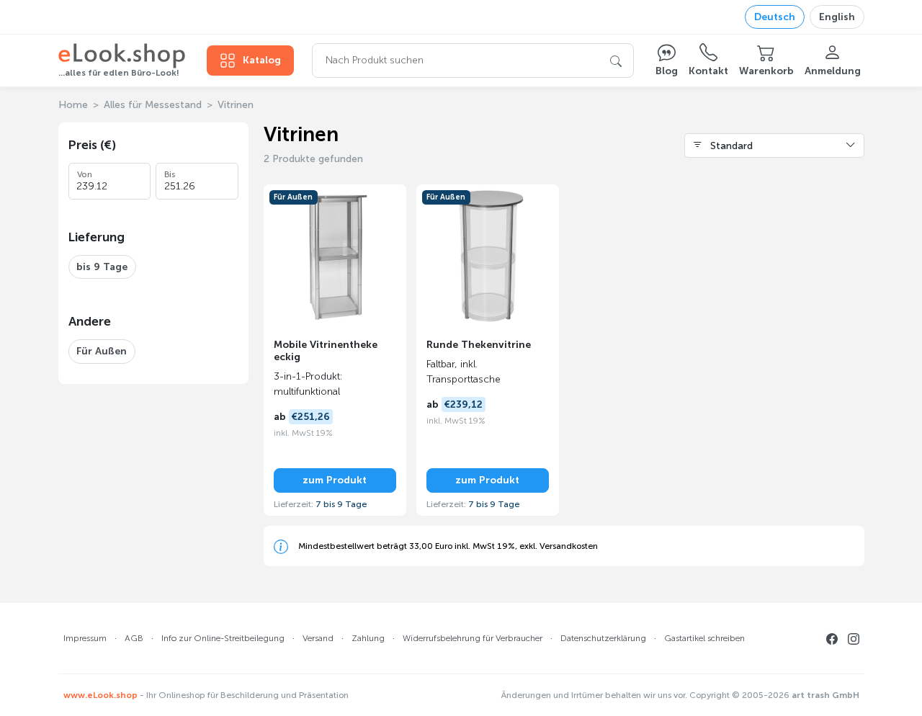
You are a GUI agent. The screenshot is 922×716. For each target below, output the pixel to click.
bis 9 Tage (101, 267)
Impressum (85, 638)
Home (73, 105)
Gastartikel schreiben (704, 638)
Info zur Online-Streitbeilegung (223, 638)
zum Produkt (335, 480)
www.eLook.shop (100, 695)
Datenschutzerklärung (603, 638)
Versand (318, 638)
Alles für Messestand (153, 105)
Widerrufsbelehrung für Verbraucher (472, 638)
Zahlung (368, 638)
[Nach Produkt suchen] (616, 60)
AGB (134, 638)
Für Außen (101, 351)
